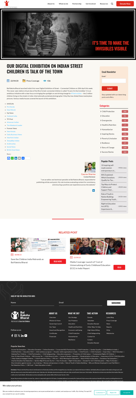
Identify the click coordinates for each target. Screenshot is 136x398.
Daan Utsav (107, 352)
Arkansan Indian (13, 122)
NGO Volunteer (118, 352)
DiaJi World (11, 110)
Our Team (52, 327)
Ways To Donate (111, 361)
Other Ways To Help (94, 327)
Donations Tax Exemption (108, 358)
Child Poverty (84, 352)
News (108, 324)
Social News (11, 147)
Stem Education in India (43, 365)
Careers (90, 340)
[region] (68, 389)
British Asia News (13, 150)
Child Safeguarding (93, 333)
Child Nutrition (16, 352)
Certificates (53, 333)
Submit (110, 88)
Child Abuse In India (51, 356)
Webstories (110, 333)
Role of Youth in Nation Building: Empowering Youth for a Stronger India (108, 197)
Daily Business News (14, 134)
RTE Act (55, 358)
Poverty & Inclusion (109, 138)
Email (104, 76)
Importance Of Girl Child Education (113, 356)
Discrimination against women (21, 363)
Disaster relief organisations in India (65, 352)
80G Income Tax (37, 356)
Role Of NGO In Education (89, 358)
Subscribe (116, 302)
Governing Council (55, 324)
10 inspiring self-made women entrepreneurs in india (107, 168)
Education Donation (34, 349)
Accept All (126, 392)
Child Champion (95, 352)
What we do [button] (63, 4)
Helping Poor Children (18, 354)
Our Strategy (72, 317)
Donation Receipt (93, 324)
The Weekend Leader (14, 125)
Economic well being (75, 330)
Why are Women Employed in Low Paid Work (104, 363)
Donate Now (125, 4)
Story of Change (108, 147)
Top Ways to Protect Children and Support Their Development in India (109, 187)
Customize (99, 392)
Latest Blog (110, 317)
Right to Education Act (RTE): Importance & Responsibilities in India (108, 207)
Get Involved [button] (91, 4)
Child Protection (108, 111)
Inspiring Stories (108, 134)
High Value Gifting (93, 330)
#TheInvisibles (76, 93)
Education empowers (64, 354)
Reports (109, 327)
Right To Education (75, 361)
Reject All (113, 392)
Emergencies (107, 120)
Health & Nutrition (109, 125)
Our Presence (72, 320)
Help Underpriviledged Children (22, 358)
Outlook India (12, 116)
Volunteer (90, 320)
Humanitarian (107, 129)
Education (106, 116)
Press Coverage (111, 320)
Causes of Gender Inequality (69, 356)
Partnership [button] (76, 4)
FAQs (108, 330)
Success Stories (108, 152)
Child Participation (34, 354)
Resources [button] (104, 4)
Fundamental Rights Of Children (103, 354)
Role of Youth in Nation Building (76, 363)
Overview (52, 317)
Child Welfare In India (110, 349)
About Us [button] (51, 4)
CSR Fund (30, 365)
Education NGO (28, 352)
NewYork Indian (13, 138)
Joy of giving (37, 363)
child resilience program (44, 352)
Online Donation (48, 349)
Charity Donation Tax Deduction (22, 361)
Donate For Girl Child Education (93, 361)
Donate (89, 317)
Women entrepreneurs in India (53, 363)
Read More (58, 261)
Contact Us (91, 336)
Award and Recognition (57, 330)
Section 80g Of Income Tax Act (45, 361)
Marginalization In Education (89, 356)
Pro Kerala (11, 107)
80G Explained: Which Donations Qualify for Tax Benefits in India (108, 178)
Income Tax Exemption (18, 349)
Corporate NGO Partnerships (66, 349)
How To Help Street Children (20, 356)
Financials (52, 336)
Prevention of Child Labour (82, 354)
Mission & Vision (55, 320)
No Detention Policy (18, 365)
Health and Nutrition (75, 327)
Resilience (106, 143)
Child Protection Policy (43, 358)
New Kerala (11, 131)
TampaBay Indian (13, 141)
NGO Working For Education (69, 358)
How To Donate (61, 361)
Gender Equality (95, 349)
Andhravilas (11, 144)
